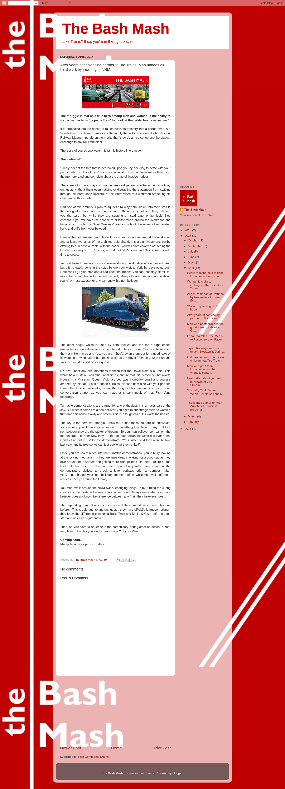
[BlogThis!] (122, 560)
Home (116, 748)
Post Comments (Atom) (93, 756)
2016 (188, 428)
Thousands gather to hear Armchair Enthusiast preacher (204, 406)
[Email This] (118, 560)
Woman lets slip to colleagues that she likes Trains (205, 285)
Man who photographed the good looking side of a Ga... (205, 327)
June (191, 257)
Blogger (177, 773)
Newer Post (70, 748)
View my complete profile (196, 215)
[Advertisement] (115, 710)
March (192, 416)
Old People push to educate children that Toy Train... (205, 359)
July (191, 251)
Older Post (161, 748)
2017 (188, 235)
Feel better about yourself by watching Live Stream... (204, 382)
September (195, 246)
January (193, 421)
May (191, 262)
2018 (188, 230)
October (193, 240)
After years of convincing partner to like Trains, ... (204, 316)
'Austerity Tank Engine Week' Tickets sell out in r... (204, 394)
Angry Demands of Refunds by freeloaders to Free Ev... (205, 297)
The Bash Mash (115, 28)
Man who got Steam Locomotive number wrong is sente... (202, 369)
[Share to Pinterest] (134, 560)
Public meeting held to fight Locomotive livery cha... (205, 274)
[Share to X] (126, 560)
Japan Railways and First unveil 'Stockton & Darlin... (206, 350)
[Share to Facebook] (130, 560)
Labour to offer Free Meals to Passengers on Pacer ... (205, 339)
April (191, 268)
